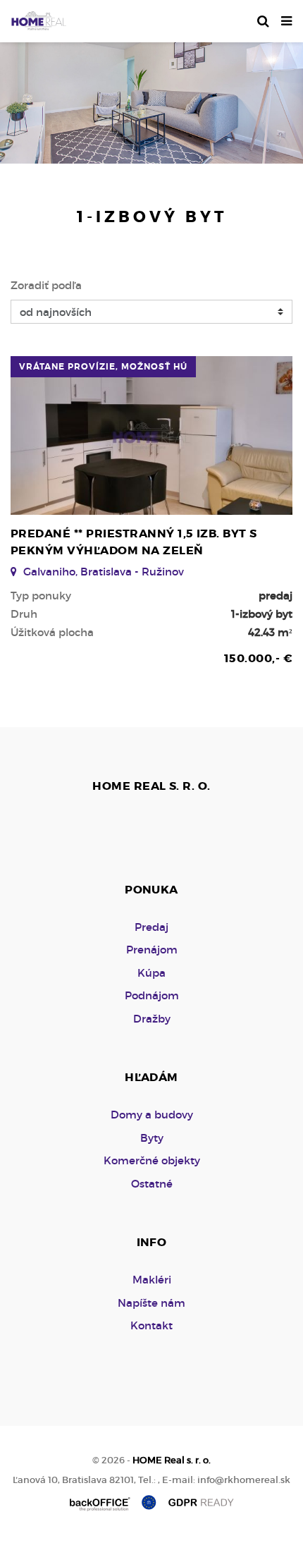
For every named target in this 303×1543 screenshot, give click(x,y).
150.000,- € (258, 658)
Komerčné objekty (152, 1160)
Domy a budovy (152, 1114)
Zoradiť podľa (46, 285)
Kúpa (151, 973)
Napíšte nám (151, 1303)
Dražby (152, 1018)
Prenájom (152, 949)
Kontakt (151, 1325)
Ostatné (152, 1183)
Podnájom (152, 995)
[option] (151, 99)
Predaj (151, 927)
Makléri (151, 1279)
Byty (151, 1138)
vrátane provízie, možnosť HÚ (103, 366)
